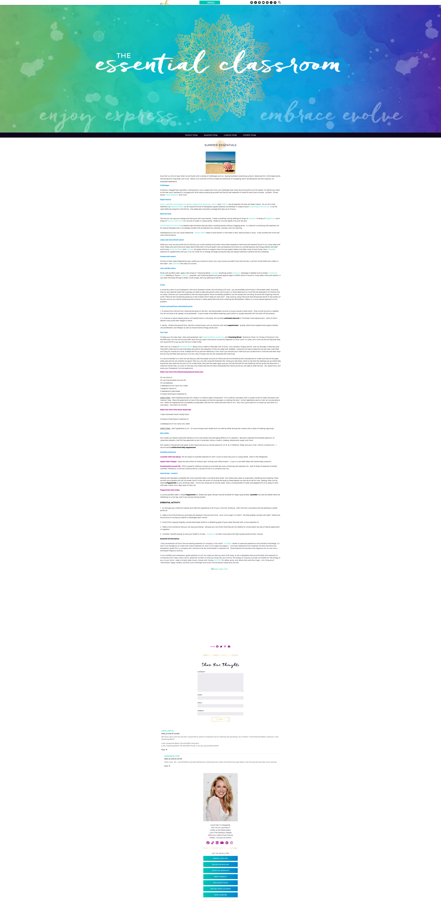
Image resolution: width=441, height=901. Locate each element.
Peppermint (197, 204)
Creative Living (230, 135)
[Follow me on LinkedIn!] (259, 2)
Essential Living (211, 135)
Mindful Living (249, 135)
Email (200, 703)
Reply (163, 749)
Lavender (168, 204)
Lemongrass (178, 204)
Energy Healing (220, 858)
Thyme (214, 204)
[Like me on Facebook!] (251, 2)
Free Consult (220, 876)
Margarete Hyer (171, 756)
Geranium (236, 273)
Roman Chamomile (175, 221)
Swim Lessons (220, 895)
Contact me (211, 534)
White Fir (224, 204)
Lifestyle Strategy (221, 870)
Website (201, 710)
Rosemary (207, 204)
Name (200, 695)
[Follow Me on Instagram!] (271, 2)
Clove (162, 204)
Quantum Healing (220, 864)
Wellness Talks (220, 883)
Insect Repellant (172, 195)
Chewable (271, 249)
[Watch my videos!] (263, 2)
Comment (202, 672)
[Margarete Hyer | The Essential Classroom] (165, 3)
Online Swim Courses (220, 889)
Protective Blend (176, 249)
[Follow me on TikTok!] (255, 2)
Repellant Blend (177, 207)
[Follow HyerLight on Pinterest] (267, 2)
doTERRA (228, 543)
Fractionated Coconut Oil (259, 207)
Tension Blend (200, 233)
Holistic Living (191, 135)
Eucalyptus (188, 204)
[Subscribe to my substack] (275, 2)
